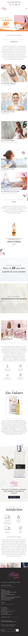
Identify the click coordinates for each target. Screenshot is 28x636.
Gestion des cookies (6, 599)
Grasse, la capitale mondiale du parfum (11, 597)
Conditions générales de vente (8, 592)
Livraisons (3, 595)
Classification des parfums (7, 598)
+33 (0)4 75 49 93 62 (14, 2)
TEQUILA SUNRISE (14, 242)
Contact (3, 589)
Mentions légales (5, 590)
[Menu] (26, 8)
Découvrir (13, 497)
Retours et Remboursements (8, 594)
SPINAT (15, 621)
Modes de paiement (5, 593)
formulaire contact (14, 617)
